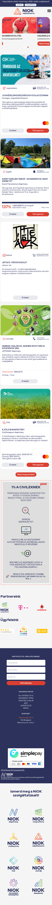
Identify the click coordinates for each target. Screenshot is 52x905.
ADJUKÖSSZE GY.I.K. (26, 696)
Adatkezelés (26, 706)
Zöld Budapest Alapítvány (13, 432)
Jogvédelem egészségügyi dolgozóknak (25, 95)
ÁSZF (26, 703)
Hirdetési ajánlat (26, 701)
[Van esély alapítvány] (37, 631)
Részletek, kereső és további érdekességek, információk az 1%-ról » (28, 576)
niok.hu (19, 5)
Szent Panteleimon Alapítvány (14, 184)
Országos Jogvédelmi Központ (15, 98)
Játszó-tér (6, 265)
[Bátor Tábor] (18, 631)
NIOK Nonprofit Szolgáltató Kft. (13, 770)
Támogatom (38, 130)
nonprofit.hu (30, 5)
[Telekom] (18, 607)
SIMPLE (26, 708)
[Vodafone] (36, 607)
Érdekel (12, 130)
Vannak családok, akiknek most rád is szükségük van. (23, 347)
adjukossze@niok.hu (26, 717)
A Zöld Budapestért (13, 429)
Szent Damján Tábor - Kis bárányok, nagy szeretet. (25, 180)
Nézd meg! (9, 43)
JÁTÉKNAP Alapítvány (11, 351)
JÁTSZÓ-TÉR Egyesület (14, 262)
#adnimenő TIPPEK (26, 698)
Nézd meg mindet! (26, 474)
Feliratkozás (26, 683)
